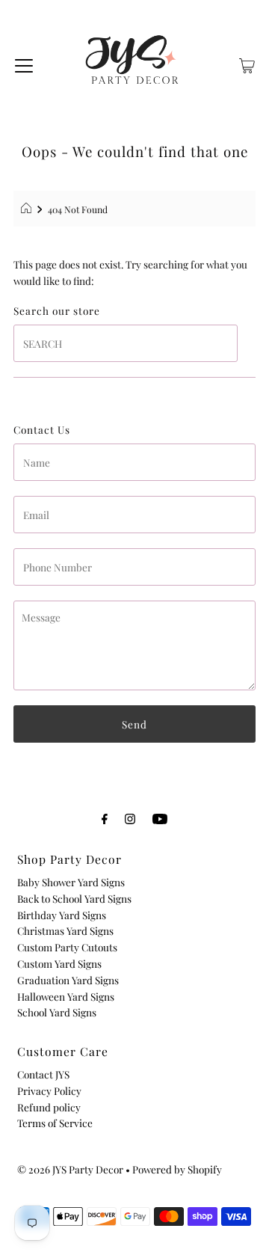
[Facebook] (105, 818)
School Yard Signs (56, 1012)
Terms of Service (55, 1122)
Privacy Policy (49, 1090)
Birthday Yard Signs (61, 914)
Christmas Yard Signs (65, 930)
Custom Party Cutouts (67, 947)
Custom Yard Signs (59, 963)
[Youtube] (159, 818)
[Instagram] (130, 818)
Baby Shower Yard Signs (71, 882)
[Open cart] (247, 63)
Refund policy (49, 1107)
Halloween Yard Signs (65, 996)
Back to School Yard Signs (74, 898)
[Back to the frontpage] (28, 209)
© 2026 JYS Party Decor (70, 1169)
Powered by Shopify (177, 1169)
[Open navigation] (24, 63)
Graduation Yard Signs (68, 979)
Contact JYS (43, 1074)
